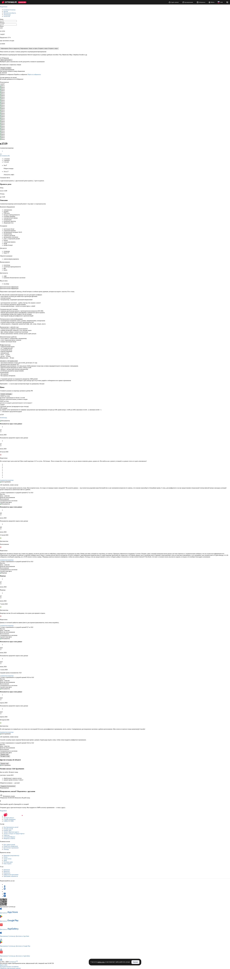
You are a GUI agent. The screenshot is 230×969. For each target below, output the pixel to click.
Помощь (6, 849)
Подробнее (3, 810)
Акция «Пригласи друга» (11, 832)
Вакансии (7, 871)
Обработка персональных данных (10, 968)
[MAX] (5, 889)
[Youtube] (5, 894)
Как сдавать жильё (9, 844)
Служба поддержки (10, 819)
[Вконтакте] (5, 891)
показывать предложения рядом (12, 411)
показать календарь (6, 394)
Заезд (1, 19)
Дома (5, 860)
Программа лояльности (11, 876)
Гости (2, 26)
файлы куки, (101, 962)
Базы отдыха (7, 863)
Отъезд (2, 23)
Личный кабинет (9, 818)
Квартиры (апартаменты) (11, 855)
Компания (7, 869)
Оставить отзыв (5, 756)
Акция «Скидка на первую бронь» (14, 833)
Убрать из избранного (34, 74)
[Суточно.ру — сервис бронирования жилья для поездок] (9, 2)
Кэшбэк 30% (7, 830)
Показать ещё (4, 754)
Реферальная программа (11, 874)
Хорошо (135, 962)
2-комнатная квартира (6, 480)
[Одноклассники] (5, 887)
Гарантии (6, 835)
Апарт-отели (7, 859)
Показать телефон (6, 68)
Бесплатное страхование (11, 848)
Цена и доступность (6, 60)
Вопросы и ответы (9, 838)
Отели (5, 857)
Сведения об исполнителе (8, 786)
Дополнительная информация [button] (9, 287)
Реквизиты (7, 873)
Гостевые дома (8, 862)
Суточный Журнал (9, 837)
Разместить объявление (11, 846)
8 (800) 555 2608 (8, 821)
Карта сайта (3, 965)
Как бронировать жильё (11, 827)
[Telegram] (5, 884)
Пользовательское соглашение (9, 966)
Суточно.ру (13, 961)
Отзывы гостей (8, 829)
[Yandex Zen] (5, 896)
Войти (212, 2)
